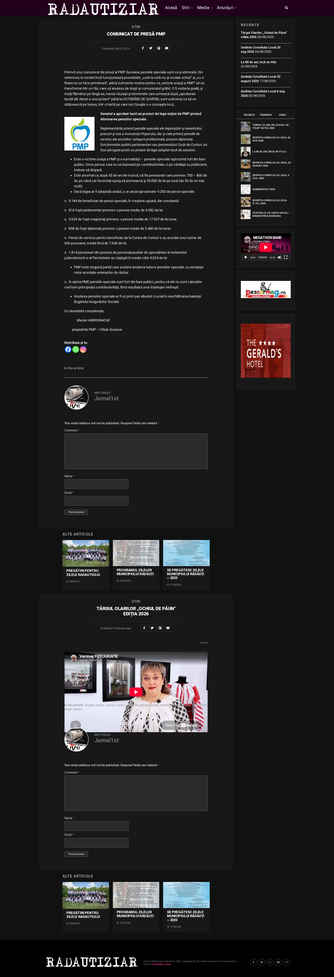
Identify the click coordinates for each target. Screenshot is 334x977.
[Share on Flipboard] (158, 48)
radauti (153, 705)
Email (69, 493)
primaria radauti (137, 705)
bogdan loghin (94, 705)
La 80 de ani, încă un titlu (258, 62)
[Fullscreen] (286, 257)
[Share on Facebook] (142, 48)
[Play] (246, 257)
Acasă (171, 7)
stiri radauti (199, 705)
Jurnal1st (106, 398)
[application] (266, 247)
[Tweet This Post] (150, 48)
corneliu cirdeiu (115, 705)
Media (203, 7)
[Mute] (279, 257)
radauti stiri (167, 705)
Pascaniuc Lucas (162, 964)
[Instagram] (83, 349)
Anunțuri (225, 7)
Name (69, 476)
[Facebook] (68, 349)
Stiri (186, 7)
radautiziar (183, 705)
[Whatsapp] (75, 349)
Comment (71, 430)
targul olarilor (73, 709)
